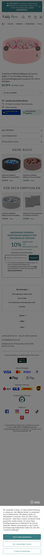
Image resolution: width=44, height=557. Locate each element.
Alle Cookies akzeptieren (22, 537)
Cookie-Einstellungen (22, 551)
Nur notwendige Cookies (22, 544)
